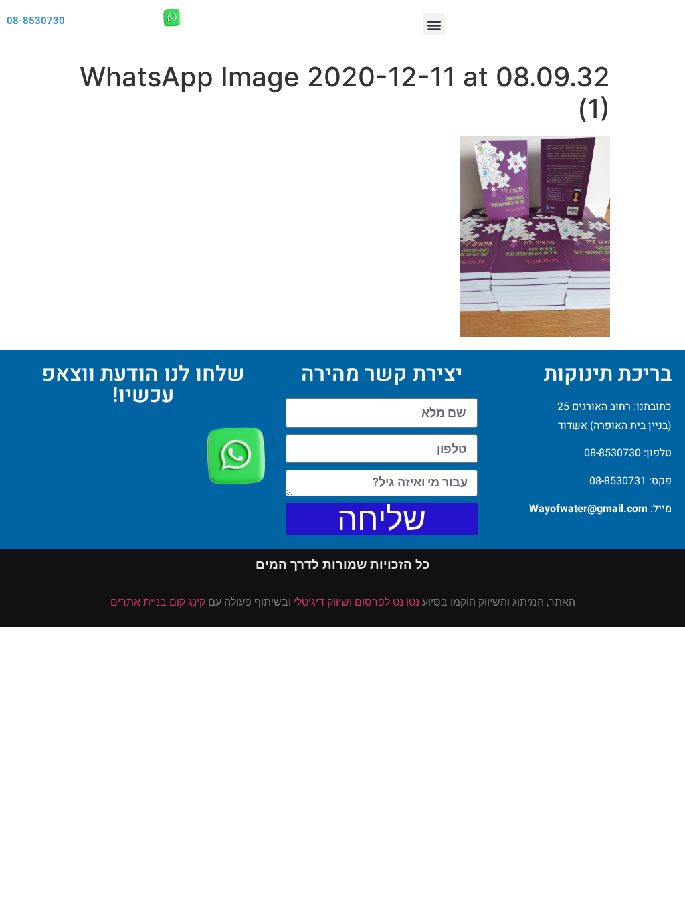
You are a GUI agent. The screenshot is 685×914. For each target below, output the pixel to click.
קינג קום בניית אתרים (157, 602)
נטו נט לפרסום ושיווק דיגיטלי (356, 602)
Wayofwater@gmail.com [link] (588, 508)
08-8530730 (36, 21)
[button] (434, 24)
